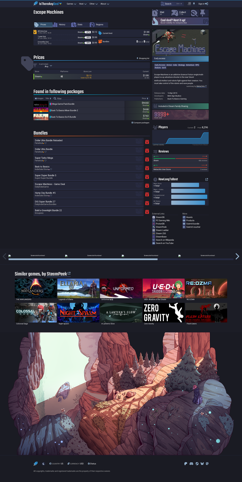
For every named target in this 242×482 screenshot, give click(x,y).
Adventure (190, 65)
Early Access (160, 65)
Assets (189, 217)
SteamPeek (161, 227)
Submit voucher (193, 227)
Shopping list (144, 58)
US (57, 464)
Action (169, 65)
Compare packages (141, 123)
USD (77, 464)
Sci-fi (164, 68)
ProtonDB (160, 224)
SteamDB (160, 217)
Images (40, 98)
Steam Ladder (162, 230)
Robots (158, 68)
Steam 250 (161, 233)
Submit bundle (192, 224)
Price (144, 98)
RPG (197, 65)
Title (47, 98)
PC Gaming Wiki (163, 220)
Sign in (201, 4)
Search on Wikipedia (165, 240)
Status (93, 464)
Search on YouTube (164, 243)
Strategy (181, 65)
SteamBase (161, 237)
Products (190, 220)
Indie (175, 65)
